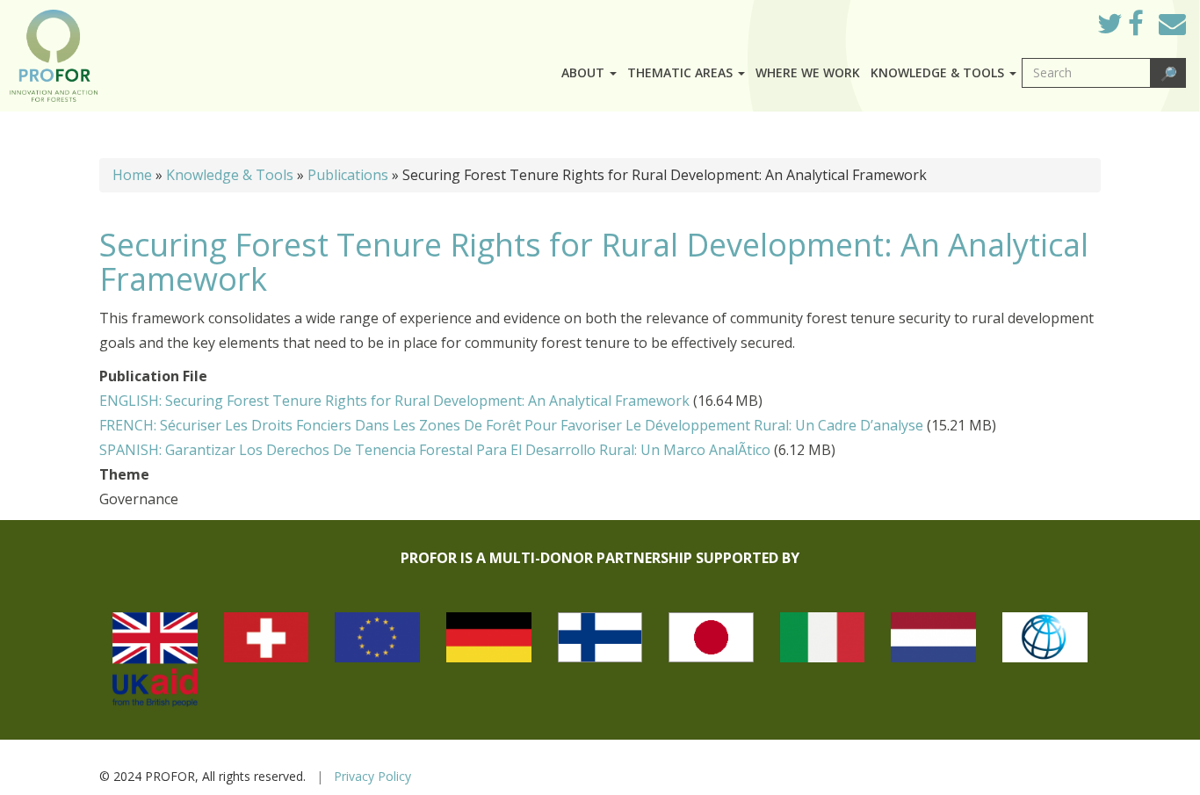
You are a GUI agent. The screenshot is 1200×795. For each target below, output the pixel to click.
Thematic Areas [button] (681, 72)
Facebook (1149, 28)
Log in (1059, 19)
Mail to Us (1172, 23)
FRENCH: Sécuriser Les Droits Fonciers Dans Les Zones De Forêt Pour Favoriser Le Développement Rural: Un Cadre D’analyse (511, 425)
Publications (347, 174)
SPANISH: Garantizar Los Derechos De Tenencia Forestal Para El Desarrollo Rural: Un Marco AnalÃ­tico (434, 449)
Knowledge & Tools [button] (939, 72)
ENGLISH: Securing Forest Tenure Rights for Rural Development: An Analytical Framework (394, 400)
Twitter (1123, 28)
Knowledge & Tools (229, 174)
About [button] (584, 72)
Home (132, 174)
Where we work (807, 72)
